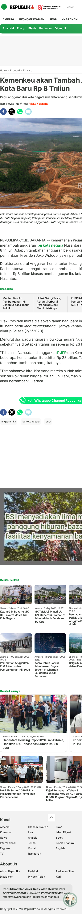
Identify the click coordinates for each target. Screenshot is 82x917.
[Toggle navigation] (4, 7)
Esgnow (5, 848)
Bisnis (32, 28)
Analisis (32, 837)
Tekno (31, 843)
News (3, 837)
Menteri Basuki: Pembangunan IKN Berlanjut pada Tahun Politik (16, 303)
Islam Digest (63, 832)
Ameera (5, 827)
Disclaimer (6, 876)
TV (2, 853)
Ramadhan (34, 853)
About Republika (10, 871)
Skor (58, 827)
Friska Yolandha (38, 103)
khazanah (69, 19)
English (60, 848)
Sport (59, 837)
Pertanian (45, 28)
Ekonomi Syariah (31, 19)
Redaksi (33, 871)
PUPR (61, 352)
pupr (48, 421)
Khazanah (6, 832)
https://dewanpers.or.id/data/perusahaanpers (31, 896)
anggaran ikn (8, 421)
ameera (8, 19)
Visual (31, 848)
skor (52, 19)
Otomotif (60, 28)
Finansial (8, 28)
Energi (21, 28)
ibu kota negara (50, 245)
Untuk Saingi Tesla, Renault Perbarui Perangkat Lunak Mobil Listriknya (49, 303)
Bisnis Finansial (65, 843)
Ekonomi (15, 70)
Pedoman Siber (65, 871)
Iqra (30, 832)
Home (3, 70)
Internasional (7, 843)
